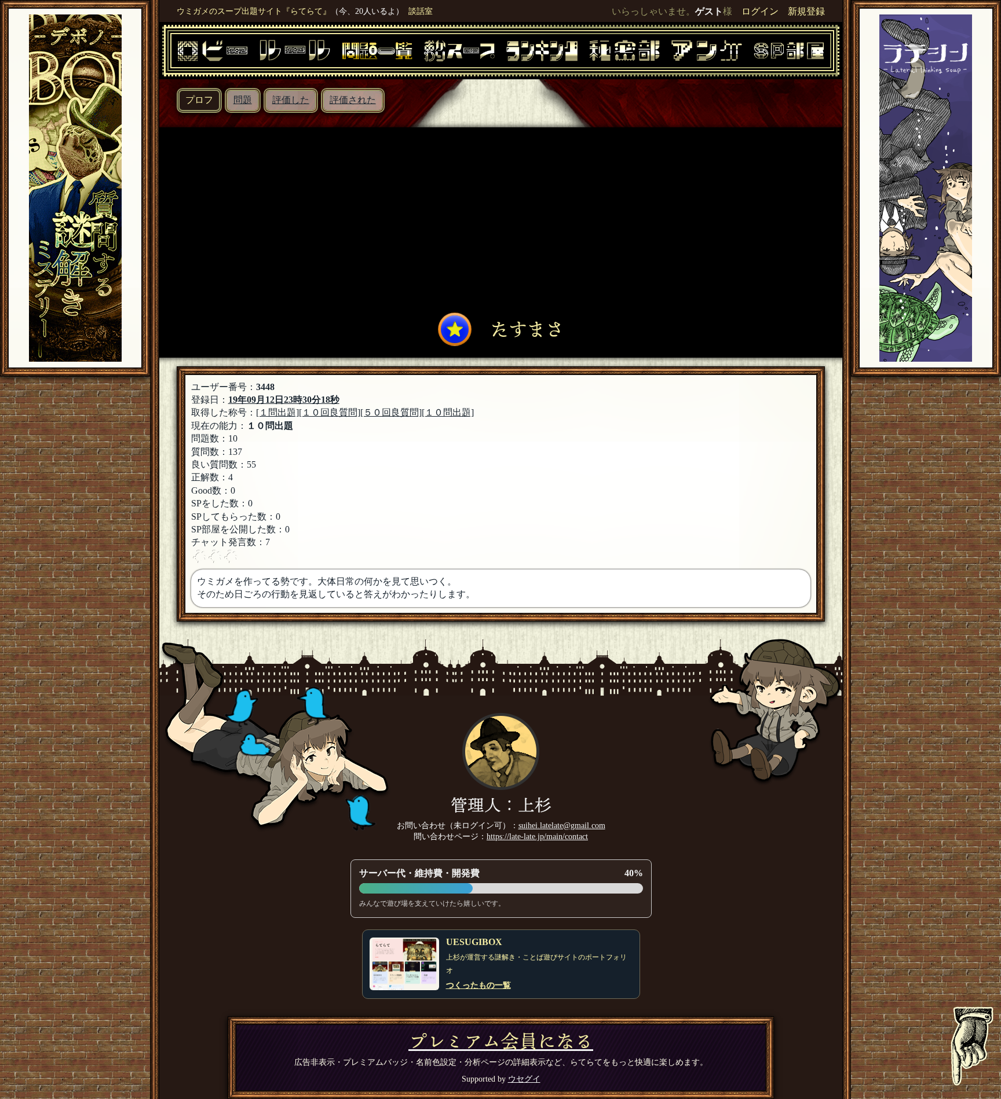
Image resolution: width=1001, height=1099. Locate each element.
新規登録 (806, 11)
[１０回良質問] (329, 412)
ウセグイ (524, 1078)
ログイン (760, 11)
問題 (242, 100)
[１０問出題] (448, 412)
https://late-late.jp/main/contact (537, 836)
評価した (290, 100)
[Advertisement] (501, 223)
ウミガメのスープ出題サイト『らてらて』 (254, 11)
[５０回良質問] (391, 412)
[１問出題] (277, 412)
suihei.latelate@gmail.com (561, 825)
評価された (353, 100)
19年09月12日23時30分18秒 (283, 400)
